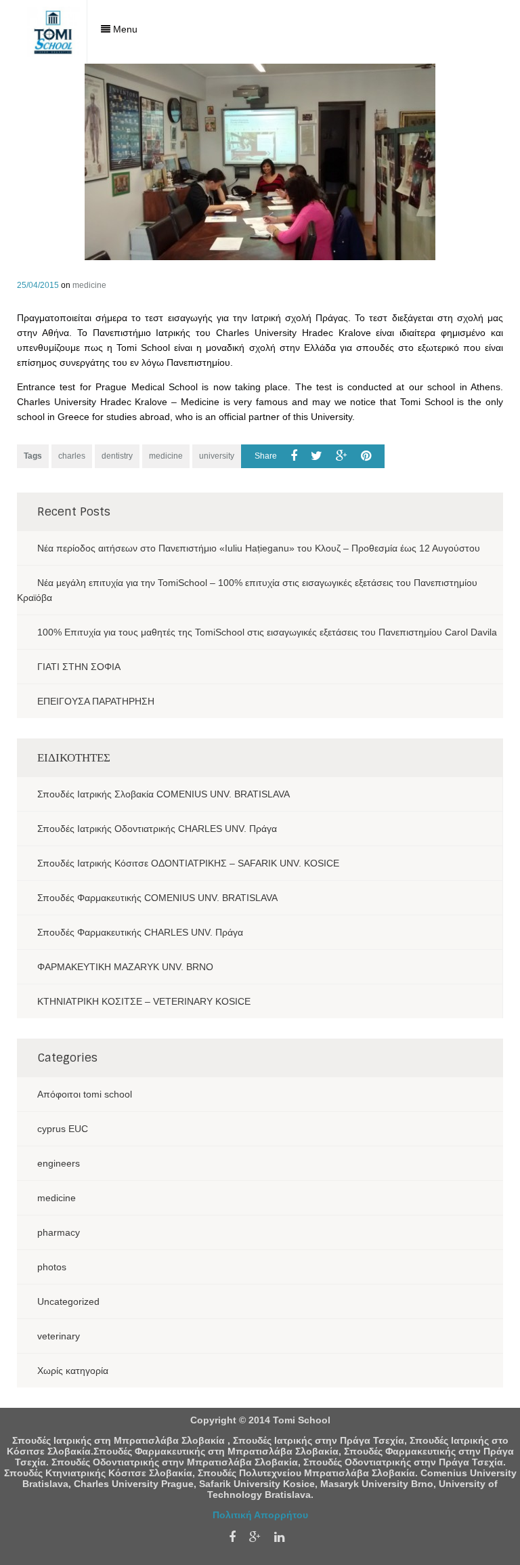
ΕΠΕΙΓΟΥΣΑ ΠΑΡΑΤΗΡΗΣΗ (95, 701)
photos (51, 1266)
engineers (58, 1163)
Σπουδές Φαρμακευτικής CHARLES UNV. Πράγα (140, 932)
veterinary (58, 1336)
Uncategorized (68, 1301)
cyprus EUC (62, 1128)
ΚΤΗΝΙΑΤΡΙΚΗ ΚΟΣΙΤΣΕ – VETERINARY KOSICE (144, 1001)
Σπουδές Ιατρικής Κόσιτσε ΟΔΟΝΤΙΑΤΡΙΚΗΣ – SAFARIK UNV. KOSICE (188, 863)
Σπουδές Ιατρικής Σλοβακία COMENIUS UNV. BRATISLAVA (163, 794)
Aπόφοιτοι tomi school (84, 1094)
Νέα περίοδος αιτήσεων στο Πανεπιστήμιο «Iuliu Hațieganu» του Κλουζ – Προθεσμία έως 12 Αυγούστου (258, 548)
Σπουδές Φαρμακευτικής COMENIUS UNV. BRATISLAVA (157, 897)
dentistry (117, 456)
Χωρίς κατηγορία (72, 1370)
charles (71, 456)
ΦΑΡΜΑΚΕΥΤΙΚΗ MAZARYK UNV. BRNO (125, 966)
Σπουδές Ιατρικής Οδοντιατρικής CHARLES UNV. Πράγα (157, 828)
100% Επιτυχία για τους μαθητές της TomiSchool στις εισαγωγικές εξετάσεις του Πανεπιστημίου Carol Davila (267, 632)
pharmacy (58, 1232)
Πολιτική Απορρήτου (260, 1514)
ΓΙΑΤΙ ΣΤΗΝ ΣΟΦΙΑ (79, 666)
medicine (89, 285)
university (216, 456)
